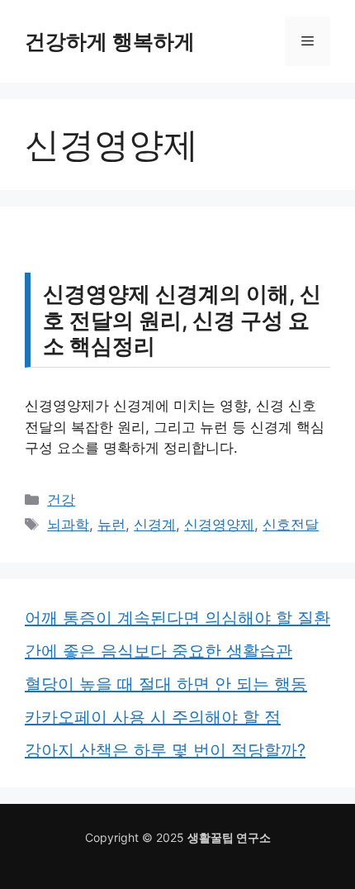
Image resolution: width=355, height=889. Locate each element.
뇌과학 (68, 524)
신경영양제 (219, 524)
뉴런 (111, 524)
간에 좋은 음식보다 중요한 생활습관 (158, 651)
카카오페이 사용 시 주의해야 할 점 (153, 717)
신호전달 (291, 524)
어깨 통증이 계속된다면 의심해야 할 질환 (177, 618)
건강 (61, 500)
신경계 (155, 524)
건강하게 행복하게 (110, 41)
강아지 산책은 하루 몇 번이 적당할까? (165, 750)
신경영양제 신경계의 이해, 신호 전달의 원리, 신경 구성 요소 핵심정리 (182, 319)
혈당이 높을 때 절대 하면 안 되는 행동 (166, 684)
